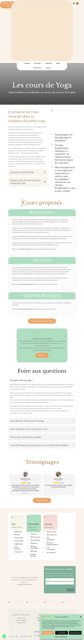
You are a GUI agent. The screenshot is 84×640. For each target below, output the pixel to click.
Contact (48, 68)
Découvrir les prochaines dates (42, 321)
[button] (81, 617)
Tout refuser (61, 633)
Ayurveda (37, 63)
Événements (37, 68)
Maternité (48, 63)
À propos (27, 63)
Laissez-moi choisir (75, 633)
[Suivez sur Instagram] (77, 3)
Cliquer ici (42, 355)
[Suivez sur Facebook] (74, 3)
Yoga (58, 63)
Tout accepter (48, 633)
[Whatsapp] (4, 636)
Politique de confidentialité (61, 636)
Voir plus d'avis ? (42, 500)
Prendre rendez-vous (8, 5)
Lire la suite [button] (25, 493)
